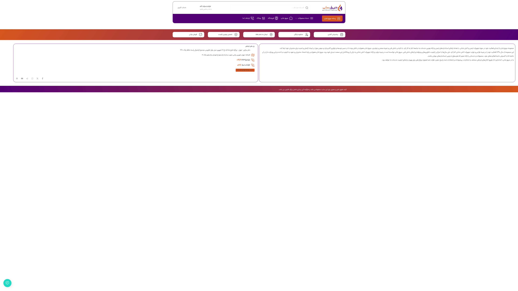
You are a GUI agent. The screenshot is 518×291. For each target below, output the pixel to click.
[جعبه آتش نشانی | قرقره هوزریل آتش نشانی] (332, 7)
